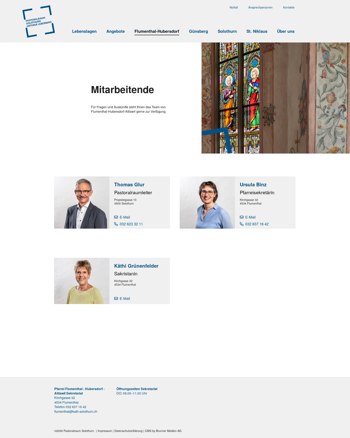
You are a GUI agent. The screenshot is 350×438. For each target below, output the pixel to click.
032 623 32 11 (131, 223)
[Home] (71, 13)
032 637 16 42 (257, 223)
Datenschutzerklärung (128, 431)
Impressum (105, 431)
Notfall (234, 7)
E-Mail (125, 217)
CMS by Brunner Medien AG (163, 431)
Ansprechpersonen (260, 7)
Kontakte (289, 7)
